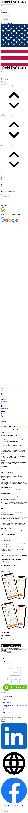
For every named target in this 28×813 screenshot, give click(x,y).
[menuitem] (6, 15)
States (2, 144)
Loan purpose (3, 84)
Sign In (2, 23)
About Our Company (7, 696)
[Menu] (1, 71)
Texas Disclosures (7, 709)
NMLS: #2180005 (7, 702)
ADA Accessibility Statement (9, 712)
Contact (4, 699)
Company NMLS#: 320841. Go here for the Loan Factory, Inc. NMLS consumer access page (15, 706)
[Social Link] (14, 749)
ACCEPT (9, 651)
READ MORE (4, 651)
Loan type (3, 114)
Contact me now (6, 663)
